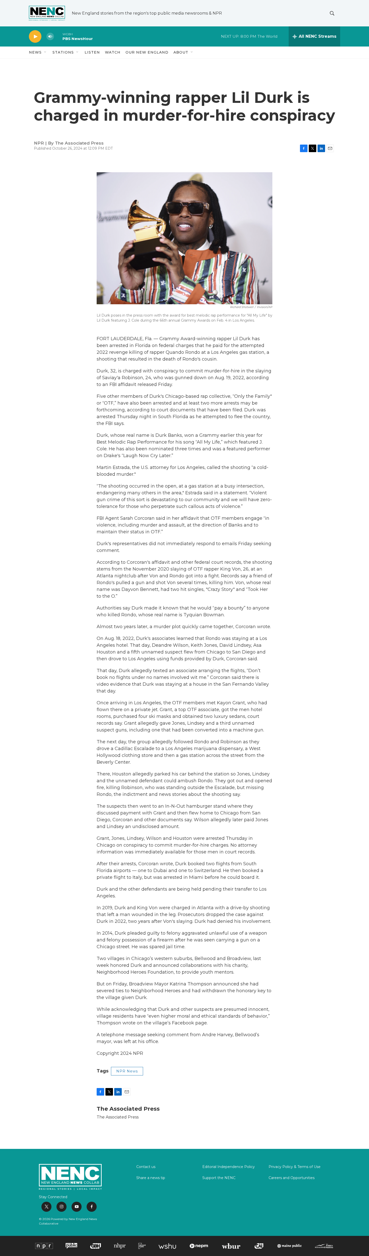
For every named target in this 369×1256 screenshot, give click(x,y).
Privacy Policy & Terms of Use (295, 1167)
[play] (35, 36)
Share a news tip (150, 1178)
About (180, 52)
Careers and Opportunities (292, 1178)
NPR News (127, 1071)
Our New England (147, 52)
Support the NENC (218, 1178)
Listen (92, 52)
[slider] (58, 36)
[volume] (50, 36)
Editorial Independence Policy (228, 1167)
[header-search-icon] (332, 13)
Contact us (145, 1167)
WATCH (112, 52)
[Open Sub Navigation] (45, 52)
